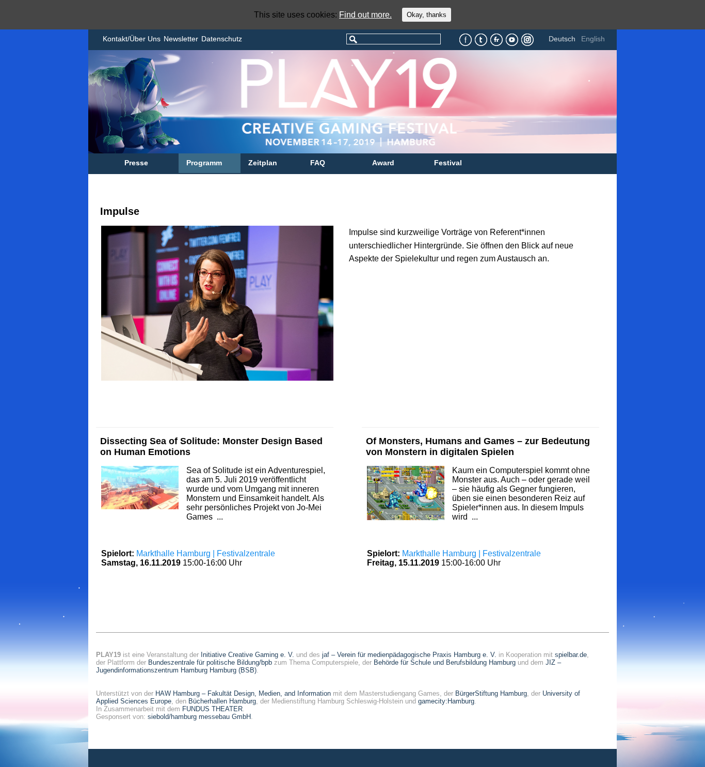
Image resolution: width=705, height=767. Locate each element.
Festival (448, 163)
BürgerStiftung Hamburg (491, 693)
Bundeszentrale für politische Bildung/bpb (210, 662)
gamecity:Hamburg (446, 701)
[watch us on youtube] (512, 40)
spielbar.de (571, 655)
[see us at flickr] (496, 40)
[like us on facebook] (465, 40)
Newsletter (181, 39)
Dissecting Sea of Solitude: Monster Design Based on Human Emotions (211, 446)
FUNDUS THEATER (212, 709)
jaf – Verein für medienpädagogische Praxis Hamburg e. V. (409, 655)
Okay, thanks (426, 15)
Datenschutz (221, 39)
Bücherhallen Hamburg (222, 701)
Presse (136, 163)
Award (383, 163)
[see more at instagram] (527, 40)
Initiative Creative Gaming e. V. (247, 655)
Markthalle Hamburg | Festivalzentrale (205, 553)
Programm (204, 163)
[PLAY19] (307, 101)
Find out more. (365, 14)
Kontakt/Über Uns (132, 39)
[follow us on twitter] (481, 40)
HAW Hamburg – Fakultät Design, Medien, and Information (243, 693)
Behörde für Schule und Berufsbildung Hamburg (445, 662)
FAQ (317, 163)
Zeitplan (262, 163)
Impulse (119, 211)
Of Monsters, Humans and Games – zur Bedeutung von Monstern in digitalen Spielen (478, 446)
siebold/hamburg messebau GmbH (199, 717)
